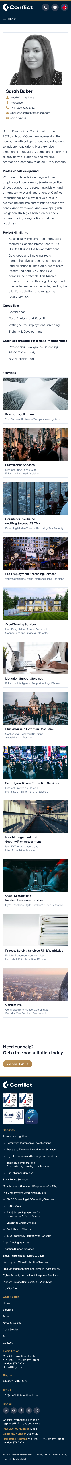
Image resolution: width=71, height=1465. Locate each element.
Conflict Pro (10, 1288)
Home (6, 1303)
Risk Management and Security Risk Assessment (31, 1268)
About (6, 1336)
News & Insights (12, 1322)
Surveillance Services (15, 1179)
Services (8, 1309)
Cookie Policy (60, 1454)
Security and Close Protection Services (25, 1262)
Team (6, 1316)
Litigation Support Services (18, 1248)
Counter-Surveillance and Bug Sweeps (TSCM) (30, 1186)
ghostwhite (21, 1459)
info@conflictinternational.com (21, 1395)
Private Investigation (15, 1136)
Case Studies (10, 1329)
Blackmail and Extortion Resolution (23, 1255)
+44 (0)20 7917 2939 (15, 1381)
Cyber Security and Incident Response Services (30, 1275)
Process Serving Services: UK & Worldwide (27, 1281)
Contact (8, 1342)
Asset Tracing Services (16, 1242)
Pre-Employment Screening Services (24, 1192)
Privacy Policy (43, 1454)
